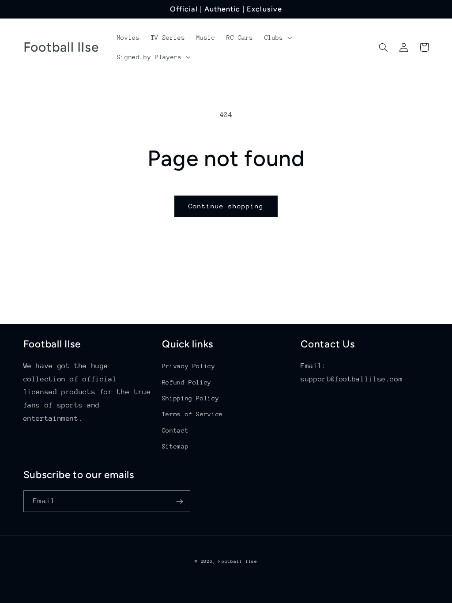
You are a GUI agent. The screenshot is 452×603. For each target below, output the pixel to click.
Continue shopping (226, 206)
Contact (175, 430)
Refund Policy (186, 382)
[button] (277, 37)
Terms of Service (192, 414)
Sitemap (175, 446)
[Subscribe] (179, 501)
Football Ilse (237, 561)
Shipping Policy (190, 398)
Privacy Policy (188, 365)
